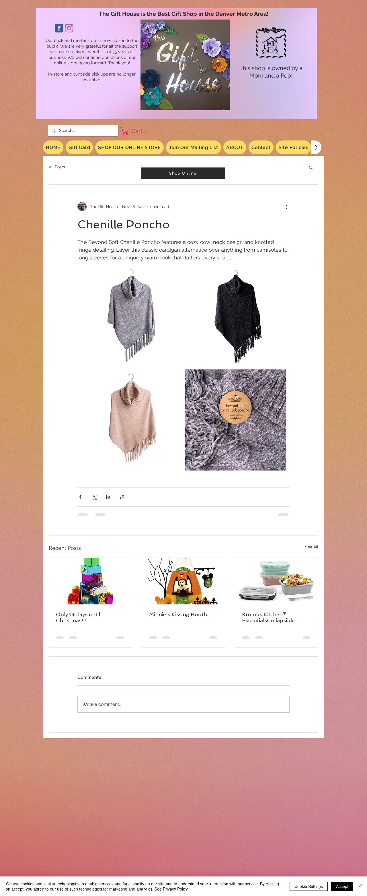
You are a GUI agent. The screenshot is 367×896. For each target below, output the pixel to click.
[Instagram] (69, 28)
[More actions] (286, 206)
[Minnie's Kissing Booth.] (183, 581)
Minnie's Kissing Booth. (178, 614)
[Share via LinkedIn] (108, 497)
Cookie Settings (308, 886)
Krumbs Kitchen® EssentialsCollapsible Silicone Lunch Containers (275, 617)
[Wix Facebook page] (59, 28)
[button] (136, 131)
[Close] (360, 886)
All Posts (57, 167)
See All (311, 547)
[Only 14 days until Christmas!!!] (90, 581)
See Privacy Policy (171, 889)
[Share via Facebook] (80, 497)
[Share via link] (122, 497)
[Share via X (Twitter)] (94, 497)
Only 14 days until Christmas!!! (78, 617)
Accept (342, 886)
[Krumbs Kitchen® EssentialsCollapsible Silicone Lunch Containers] (276, 581)
